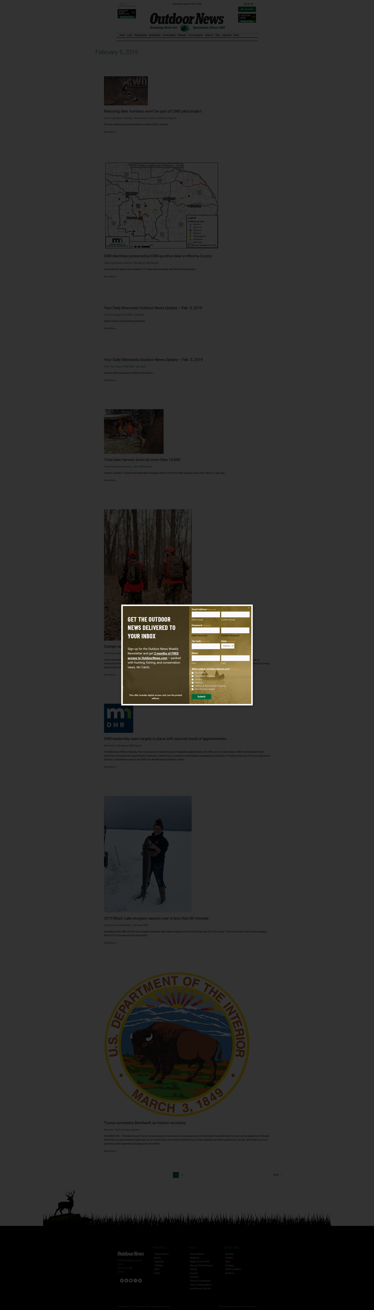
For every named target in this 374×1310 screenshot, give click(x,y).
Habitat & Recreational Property (210, 686)
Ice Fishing (200, 672)
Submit (201, 696)
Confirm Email (228, 619)
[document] (187, 655)
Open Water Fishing (204, 676)
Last (223, 663)
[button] (249, 608)
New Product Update (205, 689)
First (194, 663)
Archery (198, 679)
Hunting (198, 682)
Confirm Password (230, 635)
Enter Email (197, 619)
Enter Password (199, 635)
